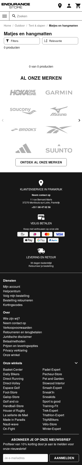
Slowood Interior (54, 383)
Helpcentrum (11, 291)
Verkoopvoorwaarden (17, 327)
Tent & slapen (37, 25)
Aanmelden (64, 458)
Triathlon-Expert (53, 415)
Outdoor (20, 25)
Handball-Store (13, 406)
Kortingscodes (13, 305)
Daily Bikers (11, 374)
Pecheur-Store (52, 374)
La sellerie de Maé (15, 415)
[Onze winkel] (60, 6)
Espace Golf (11, 387)
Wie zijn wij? (11, 318)
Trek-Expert (50, 410)
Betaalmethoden (14, 341)
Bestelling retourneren (18, 300)
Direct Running (13, 378)
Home (7, 25)
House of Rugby (14, 410)
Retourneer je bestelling (41, 265)
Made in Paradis (14, 419)
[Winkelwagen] (78, 6)
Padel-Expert (51, 369)
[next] (79, 120)
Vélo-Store (50, 424)
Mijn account (11, 286)
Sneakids (49, 397)
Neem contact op (41, 194)
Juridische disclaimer (17, 336)
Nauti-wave (10, 424)
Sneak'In (48, 392)
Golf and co (10, 401)
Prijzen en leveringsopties (20, 346)
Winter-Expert (52, 428)
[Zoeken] (14, 16)
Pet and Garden (53, 378)
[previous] (2, 120)
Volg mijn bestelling (16, 295)
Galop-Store (11, 397)
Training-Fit (50, 406)
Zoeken (22, 16)
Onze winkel (11, 355)
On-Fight (9, 428)
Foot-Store (10, 392)
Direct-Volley (11, 383)
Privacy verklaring (15, 350)
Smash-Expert (52, 387)
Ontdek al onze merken (41, 162)
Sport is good (51, 401)
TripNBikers (51, 419)
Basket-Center (13, 369)
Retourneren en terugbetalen (22, 332)
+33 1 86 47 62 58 (41, 207)
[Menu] (4, 16)
